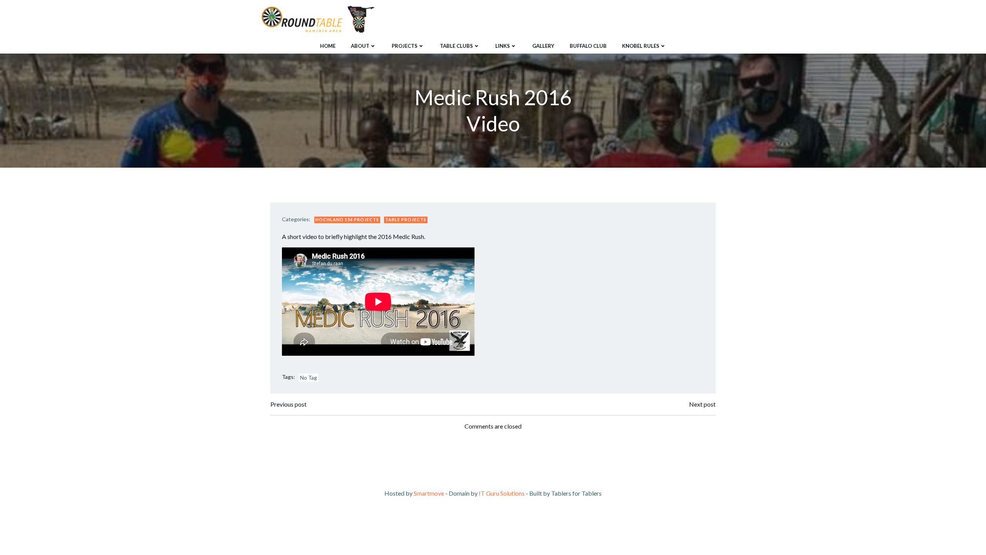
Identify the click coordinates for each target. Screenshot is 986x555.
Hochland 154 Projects (347, 219)
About (360, 46)
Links (502, 46)
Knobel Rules (640, 46)
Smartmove (429, 493)
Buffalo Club (588, 46)
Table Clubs (456, 46)
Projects (405, 46)
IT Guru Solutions (502, 493)
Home (327, 46)
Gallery (543, 46)
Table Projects (405, 219)
